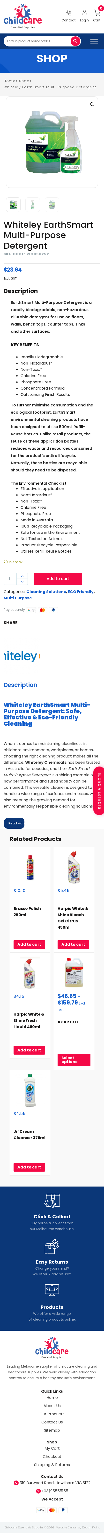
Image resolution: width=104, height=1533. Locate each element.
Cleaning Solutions (46, 591)
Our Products (52, 1414)
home (9, 80)
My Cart (52, 1448)
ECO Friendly (81, 591)
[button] (92, 104)
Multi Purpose (18, 598)
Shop (24, 80)
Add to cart (58, 578)
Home (52, 1397)
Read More (16, 823)
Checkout (52, 1456)
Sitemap (52, 1430)
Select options (69, 1059)
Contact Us (52, 1422)
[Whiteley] (22, 656)
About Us (52, 1406)
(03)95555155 (55, 1491)
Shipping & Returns (52, 1465)
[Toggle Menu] (94, 41)
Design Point (91, 1527)
